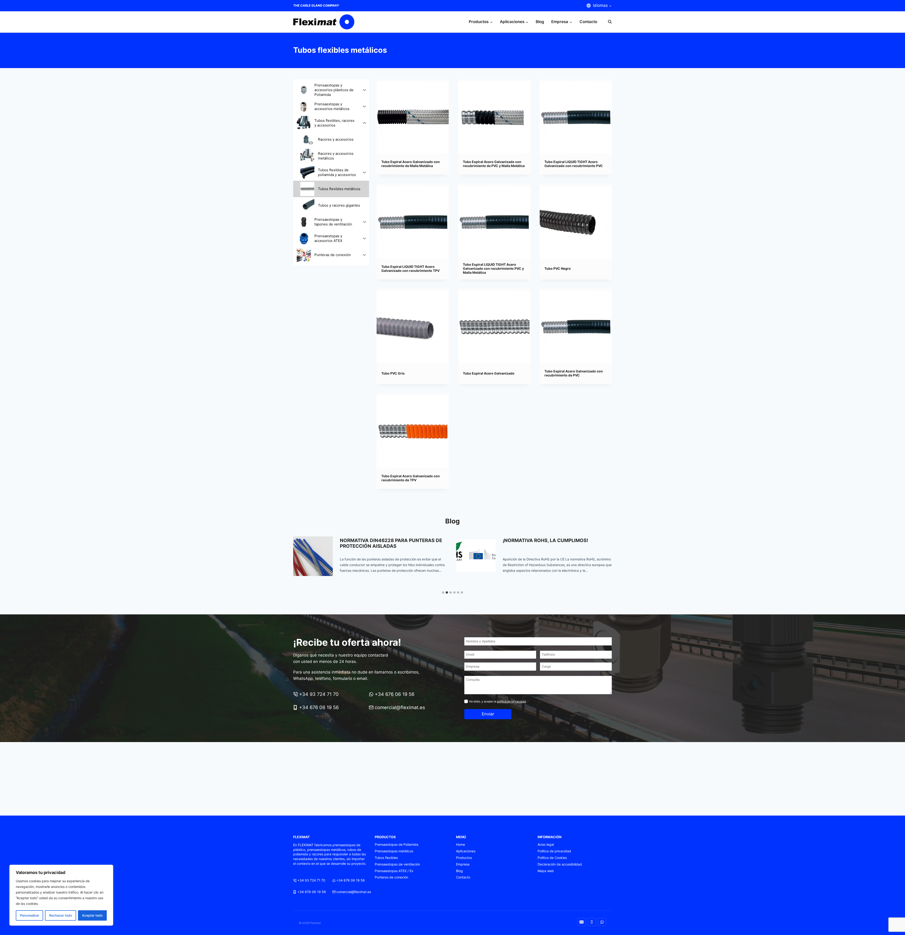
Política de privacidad (554, 851)
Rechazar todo (60, 915)
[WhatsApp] (602, 922)
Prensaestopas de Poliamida (396, 844)
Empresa (462, 864)
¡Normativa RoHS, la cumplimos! (382, 540)
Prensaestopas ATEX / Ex (394, 871)
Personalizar (29, 915)
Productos (464, 858)
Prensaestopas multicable (539, 540)
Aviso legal (546, 844)
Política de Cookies (552, 858)
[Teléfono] (592, 922)
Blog (540, 21)
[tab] (443, 592)
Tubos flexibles (386, 858)
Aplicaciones (465, 851)
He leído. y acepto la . (499, 701)
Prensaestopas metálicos (394, 851)
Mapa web (546, 871)
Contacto (588, 21)
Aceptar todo (92, 915)
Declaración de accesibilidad (560, 864)
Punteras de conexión (391, 877)
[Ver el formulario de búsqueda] (607, 22)
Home (460, 844)
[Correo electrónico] (581, 922)
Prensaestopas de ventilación (397, 864)
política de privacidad (511, 701)
